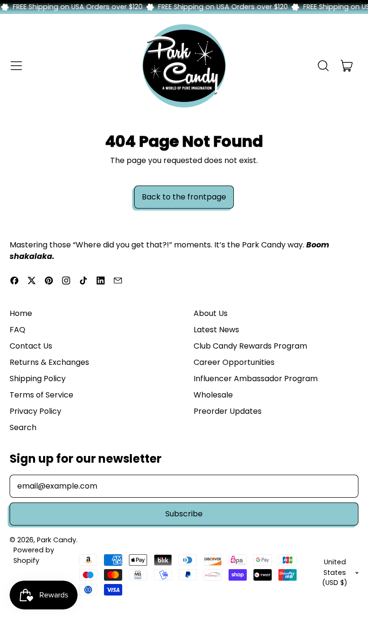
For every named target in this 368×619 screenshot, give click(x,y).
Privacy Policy (35, 411)
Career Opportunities (234, 362)
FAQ (17, 329)
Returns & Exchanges (49, 362)
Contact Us (31, 345)
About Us (211, 313)
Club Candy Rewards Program (250, 345)
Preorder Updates (228, 411)
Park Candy (56, 540)
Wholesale (213, 394)
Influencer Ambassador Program (256, 378)
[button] (323, 65)
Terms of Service (41, 394)
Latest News (216, 329)
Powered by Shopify (33, 555)
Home (21, 313)
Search (23, 427)
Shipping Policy (38, 378)
